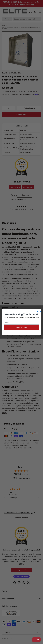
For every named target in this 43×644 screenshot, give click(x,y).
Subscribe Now (21, 328)
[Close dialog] (38, 311)
